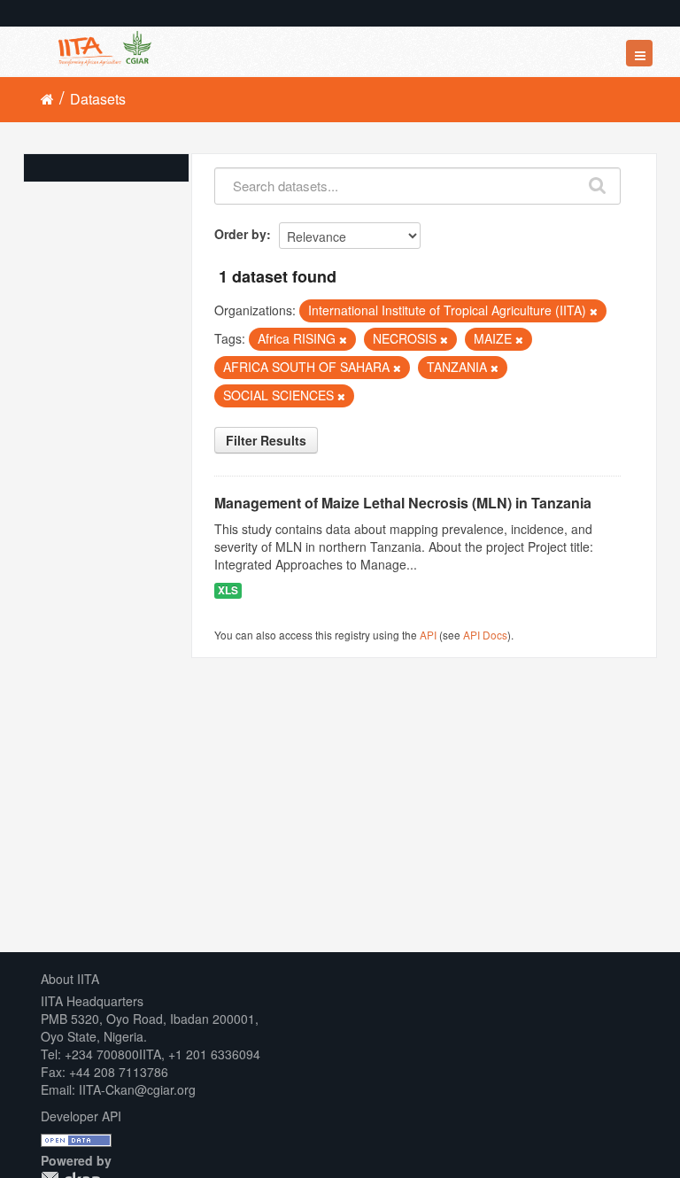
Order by (240, 234)
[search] (598, 181)
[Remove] (594, 311)
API (428, 634)
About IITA (70, 979)
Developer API (81, 1116)
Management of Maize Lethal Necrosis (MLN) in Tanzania (402, 502)
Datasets (98, 99)
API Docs (485, 634)
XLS (228, 590)
